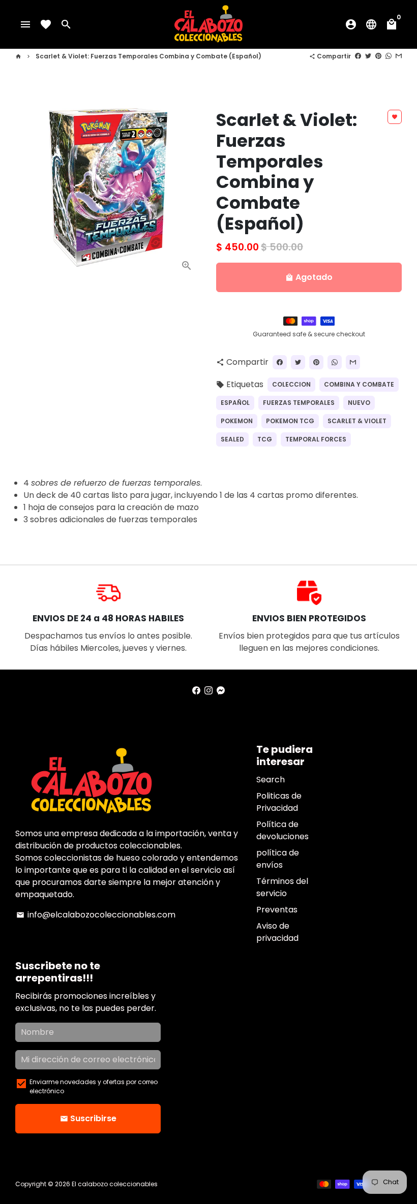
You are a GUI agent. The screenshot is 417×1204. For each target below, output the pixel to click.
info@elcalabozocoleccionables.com (95, 915)
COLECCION (291, 384)
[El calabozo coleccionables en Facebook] (196, 690)
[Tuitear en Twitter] (368, 56)
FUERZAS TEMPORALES (299, 402)
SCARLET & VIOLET (356, 421)
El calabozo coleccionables (115, 1184)
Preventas (276, 909)
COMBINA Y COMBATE (359, 384)
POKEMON (237, 421)
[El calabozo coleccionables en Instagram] (208, 690)
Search (270, 779)
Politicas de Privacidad (279, 802)
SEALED (232, 439)
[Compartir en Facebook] (358, 56)
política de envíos (277, 859)
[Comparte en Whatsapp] (388, 56)
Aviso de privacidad (277, 932)
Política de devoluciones (282, 830)
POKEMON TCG (290, 421)
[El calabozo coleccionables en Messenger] (221, 690)
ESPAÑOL (235, 402)
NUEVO (359, 402)
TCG (264, 439)
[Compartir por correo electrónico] (399, 56)
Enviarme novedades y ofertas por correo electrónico (93, 1086)
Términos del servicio (282, 887)
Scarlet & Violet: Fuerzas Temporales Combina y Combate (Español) (148, 56)
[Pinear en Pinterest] (378, 56)
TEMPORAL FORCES (315, 439)
